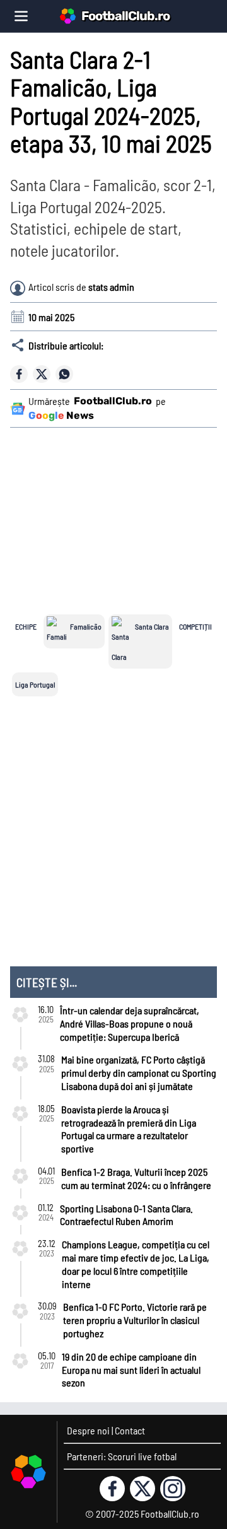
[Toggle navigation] (21, 16)
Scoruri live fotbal (142, 1456)
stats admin (111, 287)
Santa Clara (152, 626)
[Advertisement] (116, 513)
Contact (130, 1430)
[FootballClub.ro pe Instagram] (172, 1488)
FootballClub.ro (125, 15)
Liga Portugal (35, 684)
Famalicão (86, 626)
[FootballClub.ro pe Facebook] (112, 1488)
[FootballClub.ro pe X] (142, 1488)
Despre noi (88, 1430)
